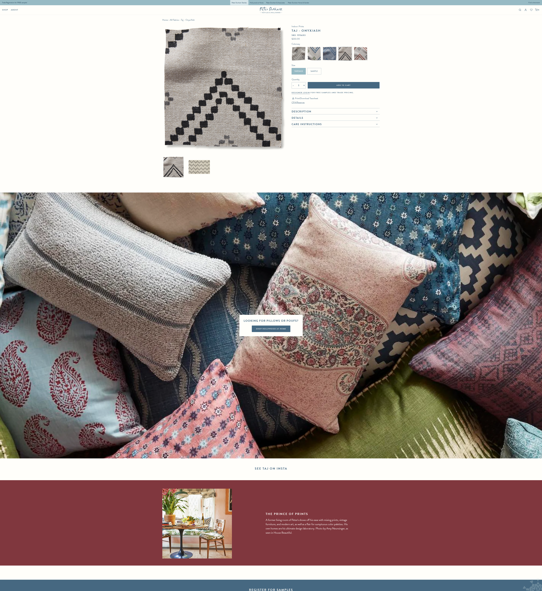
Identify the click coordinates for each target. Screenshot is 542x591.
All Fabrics (174, 20)
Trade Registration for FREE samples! (14, 2)
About (14, 9)
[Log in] (526, 10)
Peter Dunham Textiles (239, 2)
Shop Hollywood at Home (271, 329)
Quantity (296, 79)
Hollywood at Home (256, 2)
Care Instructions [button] (307, 124)
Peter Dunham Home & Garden (298, 2)
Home (165, 20)
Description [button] (301, 111)
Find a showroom (534, 2)
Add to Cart (343, 85)
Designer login (301, 92)
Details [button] (297, 118)
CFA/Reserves (298, 102)
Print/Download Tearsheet (306, 98)
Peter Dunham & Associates (275, 2)
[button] (173, 167)
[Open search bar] (519, 9)
